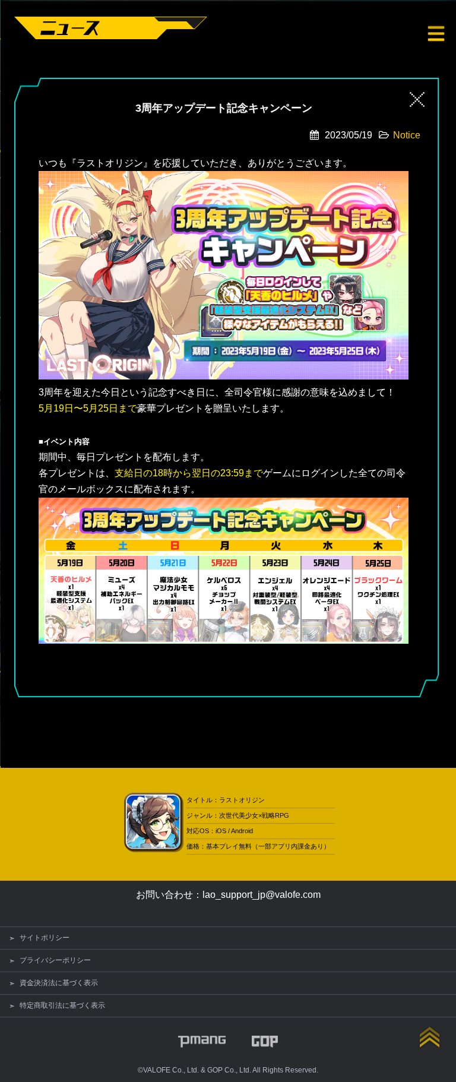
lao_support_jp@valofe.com (261, 895)
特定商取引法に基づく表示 (62, 1005)
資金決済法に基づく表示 (59, 983)
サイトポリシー (44, 938)
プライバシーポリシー (55, 960)
